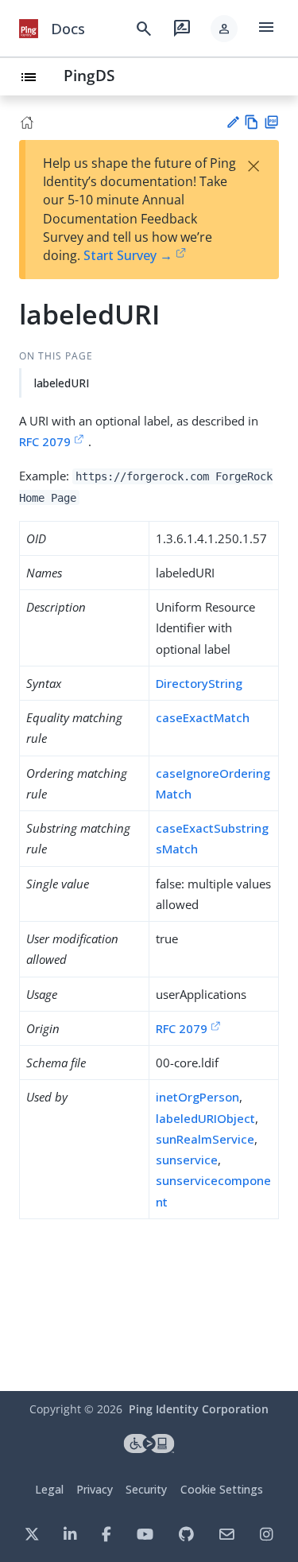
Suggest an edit (232, 122)
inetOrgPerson (197, 1097)
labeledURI (61, 382)
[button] (224, 28)
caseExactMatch (203, 717)
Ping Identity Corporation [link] (199, 1408)
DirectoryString (199, 683)
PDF (271, 122)
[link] (28, 28)
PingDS (89, 75)
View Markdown (251, 122)
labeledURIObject (205, 1118)
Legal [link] (49, 1489)
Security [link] (146, 1489)
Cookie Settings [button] (221, 1489)
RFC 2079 (45, 441)
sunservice (187, 1160)
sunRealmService (205, 1139)
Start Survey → (127, 255)
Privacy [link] (94, 1489)
